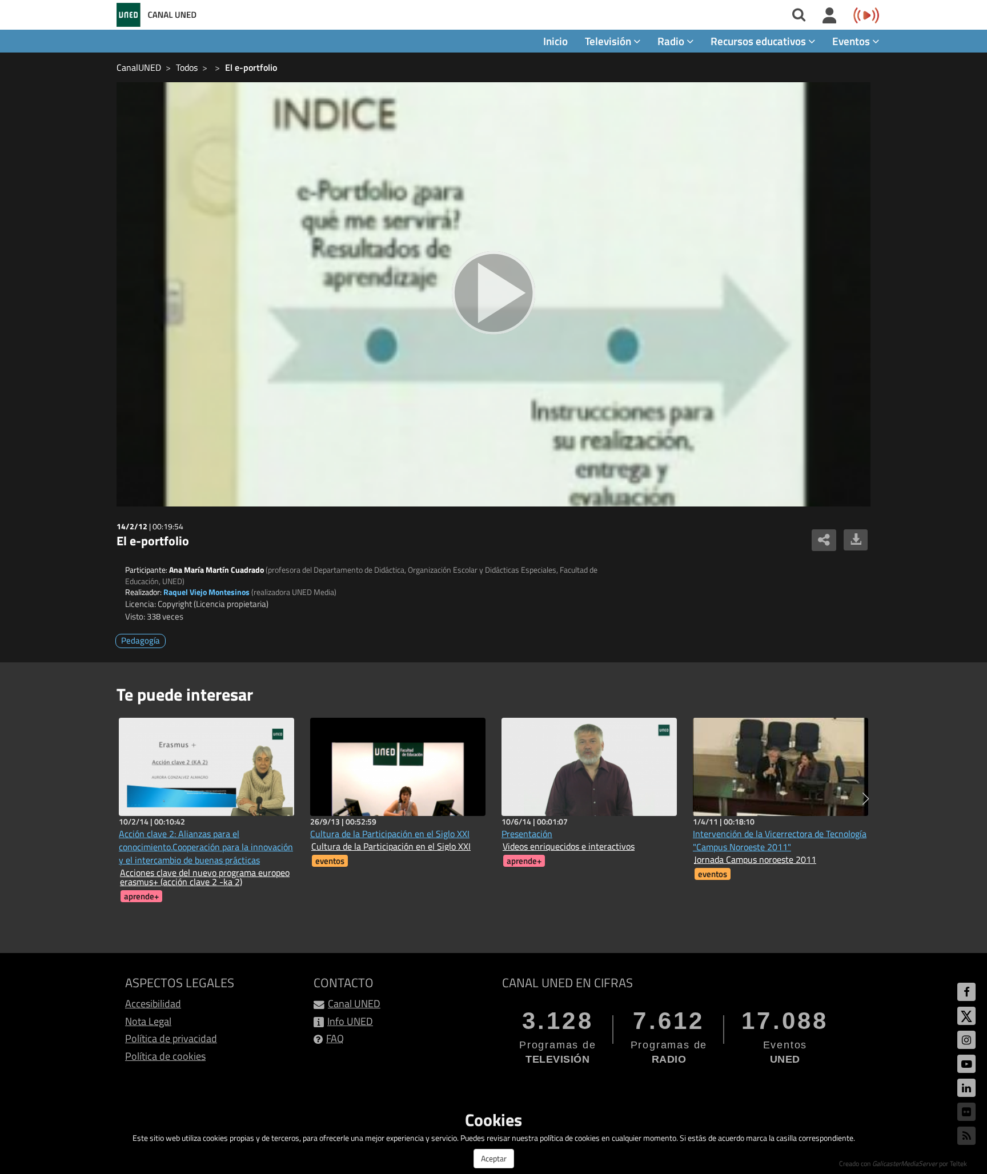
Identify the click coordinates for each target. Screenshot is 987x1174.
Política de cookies (165, 1056)
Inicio (555, 41)
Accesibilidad (153, 1003)
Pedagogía (140, 640)
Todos (187, 67)
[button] (865, 798)
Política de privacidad (171, 1038)
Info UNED (350, 1021)
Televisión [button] (609, 41)
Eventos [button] (852, 41)
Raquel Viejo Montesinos (206, 592)
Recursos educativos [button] (759, 41)
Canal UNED (354, 1003)
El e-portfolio (251, 67)
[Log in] (829, 16)
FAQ (335, 1038)
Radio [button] (672, 41)
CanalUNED (139, 67)
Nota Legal (148, 1021)
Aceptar (494, 1158)
